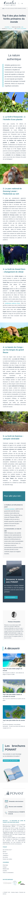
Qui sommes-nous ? (7, 849)
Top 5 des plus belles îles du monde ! (14, 721)
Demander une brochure (11, 760)
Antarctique (5, 865)
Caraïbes (5, 870)
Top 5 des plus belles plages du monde (12, 669)
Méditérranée (6, 868)
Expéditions (5, 855)
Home (3, 8)
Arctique (5, 866)
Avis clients (5, 857)
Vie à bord (5, 853)
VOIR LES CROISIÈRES (10, 597)
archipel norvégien (10, 509)
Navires (4, 851)
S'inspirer (7, 27)
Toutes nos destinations (8, 872)
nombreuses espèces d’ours (12, 303)
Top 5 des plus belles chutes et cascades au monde (12, 695)
